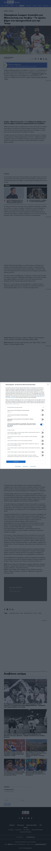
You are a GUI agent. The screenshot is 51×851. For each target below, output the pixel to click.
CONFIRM (15, 461)
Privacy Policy (33, 466)
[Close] (48, 384)
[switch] (42, 410)
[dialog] (25, 425)
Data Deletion (18, 466)
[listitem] (25, 407)
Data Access (25, 466)
